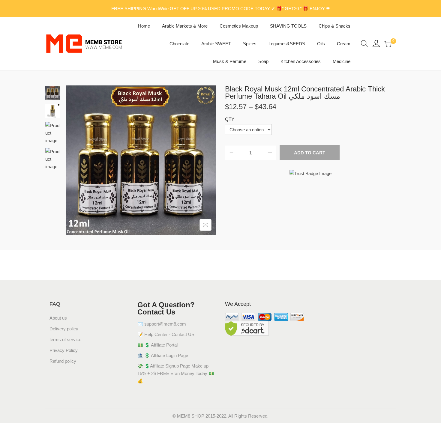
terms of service (65, 339)
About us (58, 317)
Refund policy (63, 361)
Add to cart (309, 152)
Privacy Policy (64, 350)
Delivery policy (64, 328)
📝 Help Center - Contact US (165, 334)
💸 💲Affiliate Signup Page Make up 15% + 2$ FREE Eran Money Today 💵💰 (175, 373)
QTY (229, 119)
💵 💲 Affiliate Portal (157, 344)
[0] (388, 43)
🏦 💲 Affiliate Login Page (162, 355)
